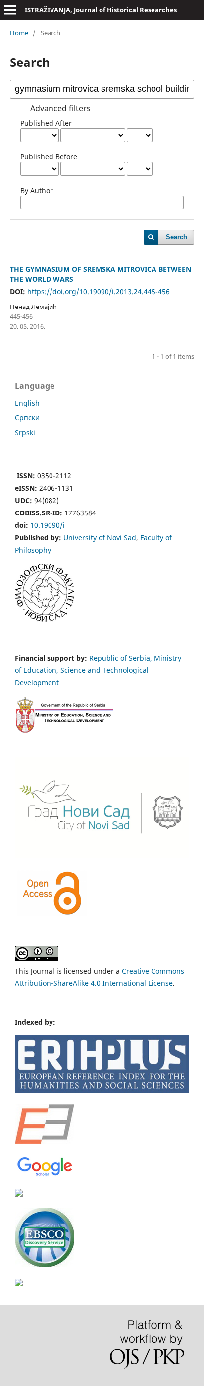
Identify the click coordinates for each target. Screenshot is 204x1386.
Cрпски (27, 417)
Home (19, 32)
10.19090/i (47, 525)
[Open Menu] (10, 10)
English (27, 403)
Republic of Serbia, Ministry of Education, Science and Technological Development (98, 670)
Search (176, 237)
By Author (36, 190)
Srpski (25, 432)
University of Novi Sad (99, 537)
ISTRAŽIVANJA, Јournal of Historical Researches (101, 9)
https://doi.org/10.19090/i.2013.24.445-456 (98, 291)
